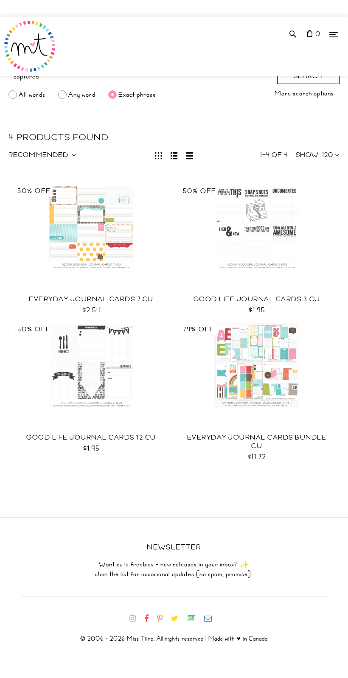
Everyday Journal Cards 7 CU (91, 299)
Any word (81, 95)
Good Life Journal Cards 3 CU (257, 299)
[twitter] (178, 619)
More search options (304, 93)
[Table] (190, 155)
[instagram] (136, 619)
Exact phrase (137, 95)
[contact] (211, 619)
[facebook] (149, 619)
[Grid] (158, 155)
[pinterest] (163, 619)
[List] (174, 155)
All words (32, 95)
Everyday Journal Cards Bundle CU (257, 441)
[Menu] (333, 34)
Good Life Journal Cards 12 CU (91, 437)
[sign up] (194, 619)
